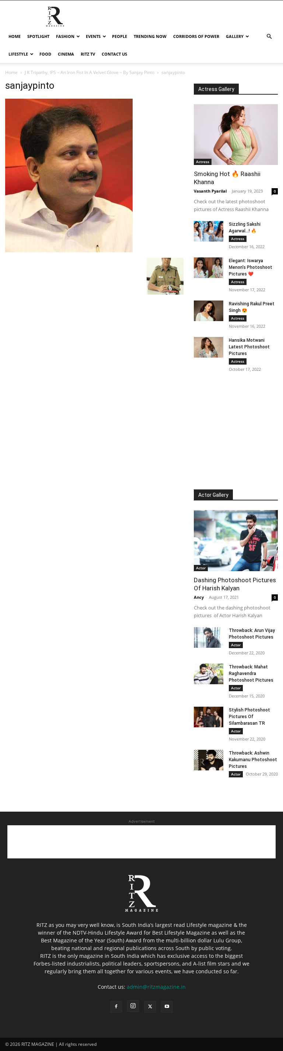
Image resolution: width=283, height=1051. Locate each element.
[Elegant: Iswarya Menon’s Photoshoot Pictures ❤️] (208, 267)
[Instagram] (133, 1006)
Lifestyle (18, 54)
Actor (201, 567)
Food (45, 54)
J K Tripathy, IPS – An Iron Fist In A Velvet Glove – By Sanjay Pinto (89, 72)
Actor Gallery (213, 495)
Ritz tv (88, 54)
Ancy (199, 597)
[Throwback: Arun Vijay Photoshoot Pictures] (208, 637)
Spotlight (38, 36)
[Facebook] (116, 1007)
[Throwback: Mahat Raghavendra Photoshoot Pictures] (208, 674)
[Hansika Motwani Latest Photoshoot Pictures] (208, 347)
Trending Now (150, 36)
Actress (202, 161)
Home (14, 36)
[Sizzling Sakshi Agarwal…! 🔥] (208, 231)
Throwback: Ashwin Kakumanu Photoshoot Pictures (253, 760)
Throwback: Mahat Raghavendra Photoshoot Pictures (251, 673)
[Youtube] (167, 1007)
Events (93, 36)
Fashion (65, 36)
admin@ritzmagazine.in (156, 986)
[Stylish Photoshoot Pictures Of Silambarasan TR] (208, 717)
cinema (66, 54)
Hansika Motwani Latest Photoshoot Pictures (249, 347)
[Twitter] (150, 1007)
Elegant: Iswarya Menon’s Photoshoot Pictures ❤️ (250, 267)
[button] (269, 36)
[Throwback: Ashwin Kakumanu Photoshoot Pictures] (208, 760)
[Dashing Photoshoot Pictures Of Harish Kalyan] (236, 540)
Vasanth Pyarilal (210, 191)
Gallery (235, 36)
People (119, 36)
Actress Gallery (216, 89)
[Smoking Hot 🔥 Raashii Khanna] (236, 134)
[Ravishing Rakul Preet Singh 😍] (208, 310)
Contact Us (114, 54)
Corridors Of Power (196, 36)
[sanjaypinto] (69, 250)
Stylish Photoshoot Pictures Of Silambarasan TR (249, 716)
